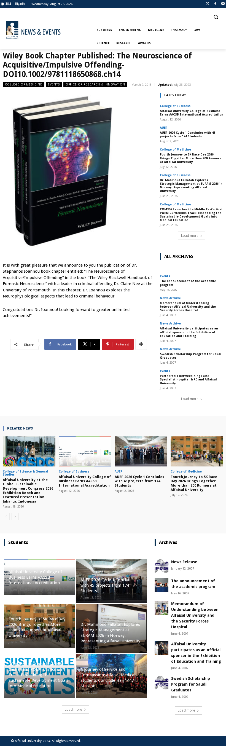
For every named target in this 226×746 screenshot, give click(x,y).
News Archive (170, 298)
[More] (141, 344)
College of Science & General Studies (25, 473)
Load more (189, 235)
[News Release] (161, 566)
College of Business (175, 106)
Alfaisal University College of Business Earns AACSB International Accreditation (191, 112)
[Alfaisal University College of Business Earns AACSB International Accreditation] (85, 451)
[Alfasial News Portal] (48, 30)
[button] (215, 16)
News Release (184, 562)
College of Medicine (23, 84)
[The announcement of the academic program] (161, 585)
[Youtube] (223, 4)
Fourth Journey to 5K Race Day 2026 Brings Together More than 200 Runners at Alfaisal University (190, 158)
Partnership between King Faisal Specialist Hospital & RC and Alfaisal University (188, 379)
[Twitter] (208, 4)
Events (54, 84)
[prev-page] (6, 516)
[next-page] (15, 516)
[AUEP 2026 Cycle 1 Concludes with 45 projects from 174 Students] (141, 451)
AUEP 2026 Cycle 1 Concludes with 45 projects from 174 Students (187, 134)
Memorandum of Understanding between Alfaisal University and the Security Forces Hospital (188, 306)
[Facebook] (215, 4)
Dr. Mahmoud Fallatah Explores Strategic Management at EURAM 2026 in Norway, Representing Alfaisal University (191, 185)
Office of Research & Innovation (95, 84)
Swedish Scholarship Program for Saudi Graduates (190, 355)
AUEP (164, 127)
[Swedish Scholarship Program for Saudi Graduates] (161, 682)
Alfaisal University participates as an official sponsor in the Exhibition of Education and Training (189, 332)
